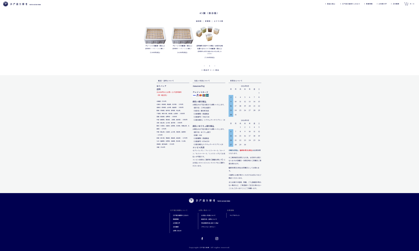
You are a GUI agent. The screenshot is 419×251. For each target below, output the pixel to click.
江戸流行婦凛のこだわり (351, 4)
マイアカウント (235, 215)
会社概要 (396, 4)
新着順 (207, 21)
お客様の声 (383, 4)
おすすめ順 (218, 21)
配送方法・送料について (209, 219)
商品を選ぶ (331, 4)
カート (410, 3)
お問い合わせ (177, 231)
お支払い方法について (208, 215)
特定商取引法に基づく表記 (209, 223)
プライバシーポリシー (208, 227)
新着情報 (369, 4)
